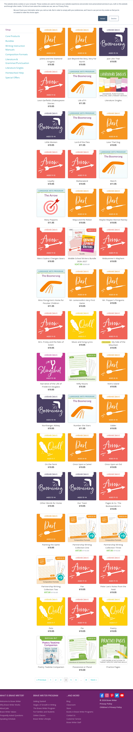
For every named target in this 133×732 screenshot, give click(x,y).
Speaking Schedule (7, 719)
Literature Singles (14, 67)
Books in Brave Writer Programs (79, 712)
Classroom (71, 705)
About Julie (4, 708)
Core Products (12, 36)
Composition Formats (16, 54)
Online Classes (39, 715)
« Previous (41, 679)
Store (68, 708)
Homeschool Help (14, 72)
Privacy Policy (106, 704)
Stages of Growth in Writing (44, 705)
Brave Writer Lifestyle (42, 719)
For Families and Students (44, 712)
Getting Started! (39, 701)
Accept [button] (102, 18)
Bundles (9, 40)
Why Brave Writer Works (10, 705)
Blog (68, 701)
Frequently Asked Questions (11, 715)
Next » (94, 679)
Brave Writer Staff (73, 722)
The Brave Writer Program (44, 708)
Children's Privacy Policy (111, 707)
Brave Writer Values (8, 712)
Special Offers (12, 77)
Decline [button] (114, 18)
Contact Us (70, 715)
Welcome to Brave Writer (10, 701)
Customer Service (73, 719)
